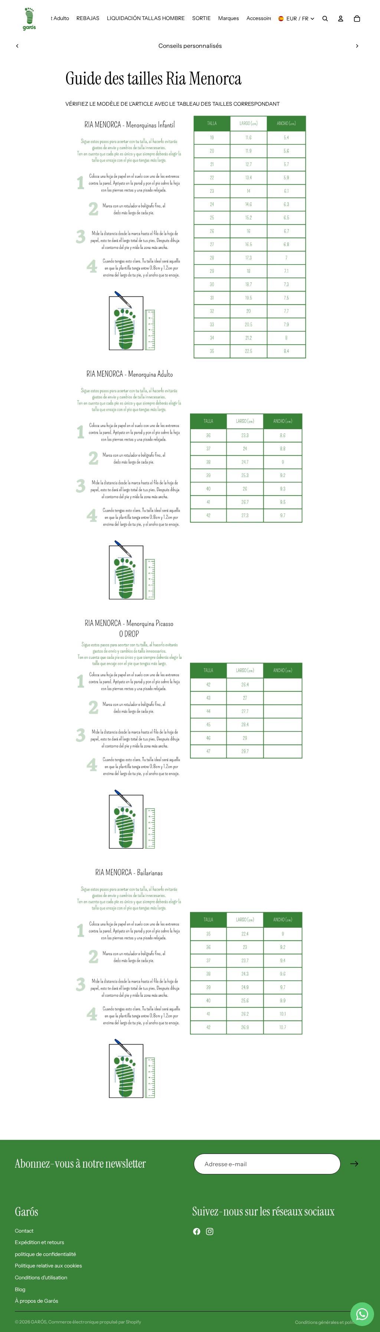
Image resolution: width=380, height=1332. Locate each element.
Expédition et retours (39, 1242)
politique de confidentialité (45, 1254)
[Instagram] (209, 1231)
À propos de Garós (36, 1301)
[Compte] (340, 18)
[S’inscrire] (354, 1164)
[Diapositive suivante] (357, 45)
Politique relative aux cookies (48, 1265)
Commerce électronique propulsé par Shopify (94, 1322)
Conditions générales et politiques (330, 1322)
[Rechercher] (325, 18)
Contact (24, 1230)
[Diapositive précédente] (17, 45)
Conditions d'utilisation (41, 1277)
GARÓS (38, 1322)
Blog (20, 1289)
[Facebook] (196, 1231)
